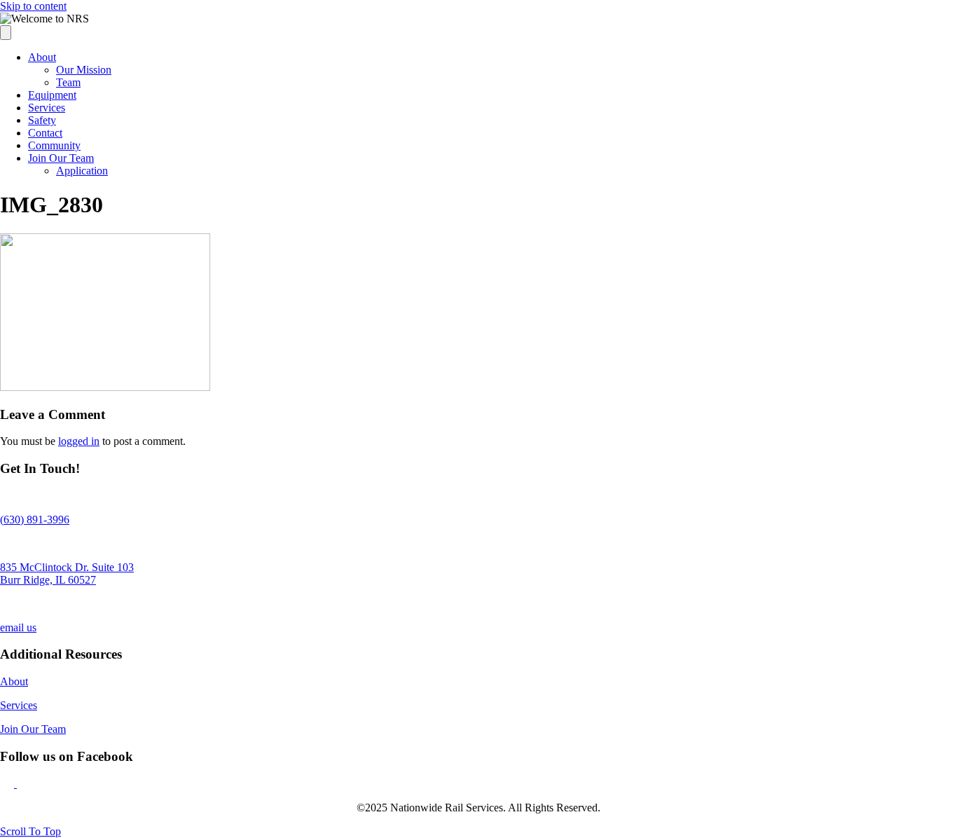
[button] (8, 784)
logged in (78, 441)
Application (82, 171)
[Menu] (5, 32)
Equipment (52, 95)
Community (54, 145)
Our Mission (83, 70)
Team (68, 82)
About (42, 57)
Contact (45, 133)
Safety (42, 120)
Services (46, 108)
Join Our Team (61, 158)
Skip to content (33, 6)
